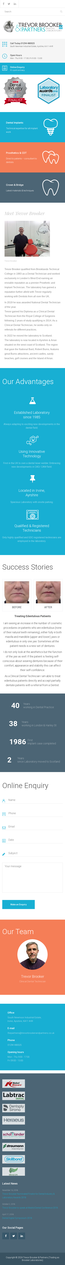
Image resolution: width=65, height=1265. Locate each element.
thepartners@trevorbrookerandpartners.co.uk (31, 1033)
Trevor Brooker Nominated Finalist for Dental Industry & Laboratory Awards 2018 (28, 1196)
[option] (32, 633)
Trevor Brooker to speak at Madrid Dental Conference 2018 (30, 1208)
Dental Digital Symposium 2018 (17, 1218)
